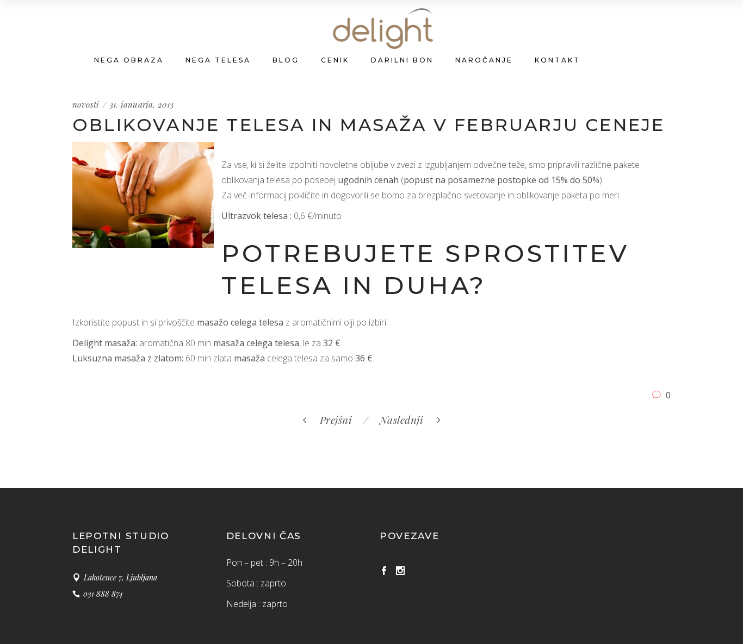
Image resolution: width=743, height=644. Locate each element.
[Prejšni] (360, 419)
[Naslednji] (374, 419)
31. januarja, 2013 (141, 104)
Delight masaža (103, 343)
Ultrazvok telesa (254, 216)
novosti (86, 104)
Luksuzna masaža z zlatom (127, 358)
